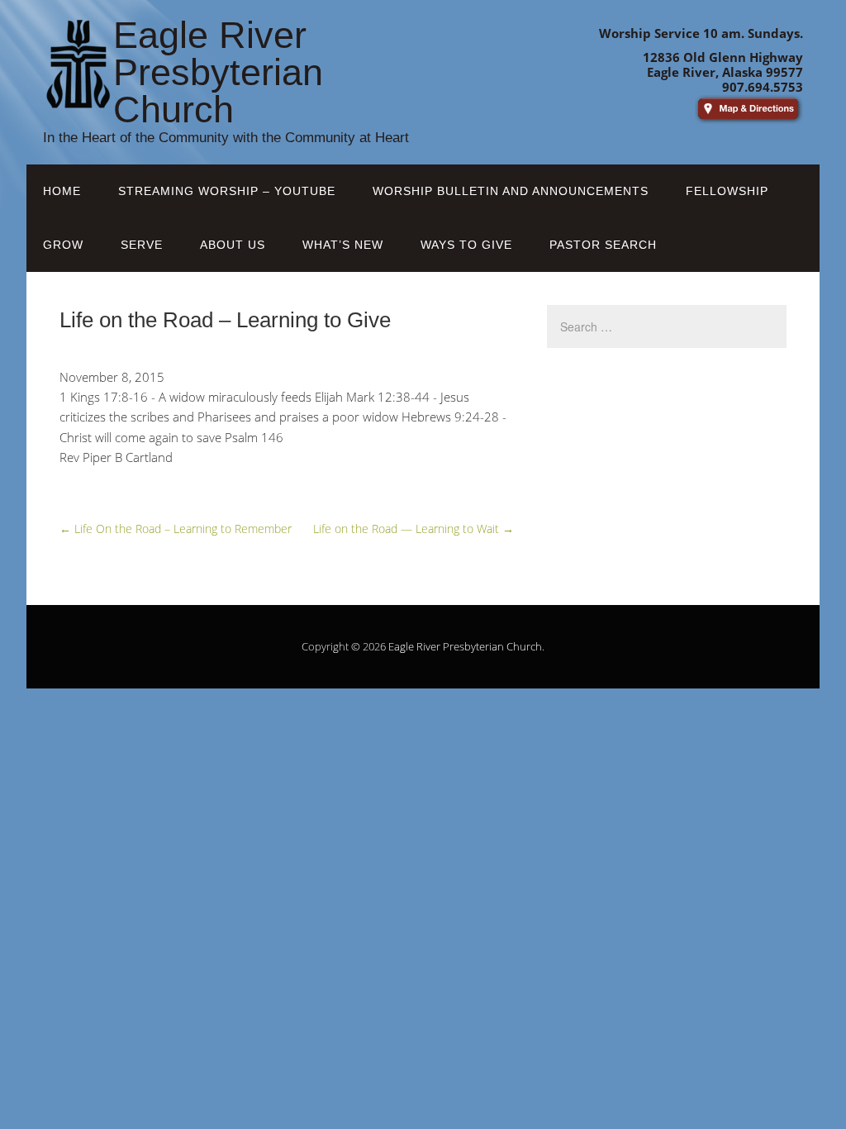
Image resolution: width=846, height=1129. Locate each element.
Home (62, 191)
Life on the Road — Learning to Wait (413, 528)
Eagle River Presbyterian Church (465, 646)
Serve (142, 244)
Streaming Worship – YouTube (226, 191)
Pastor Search (603, 244)
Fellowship (727, 191)
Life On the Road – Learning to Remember (175, 528)
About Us (232, 244)
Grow (63, 244)
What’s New (342, 244)
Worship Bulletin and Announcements (511, 191)
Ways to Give (466, 244)
